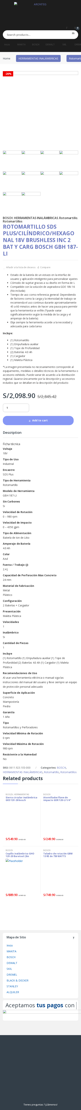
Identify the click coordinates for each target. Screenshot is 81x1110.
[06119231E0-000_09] (68, 180)
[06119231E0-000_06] (49, 180)
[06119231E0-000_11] (12, 201)
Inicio (7, 44)
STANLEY (12, 986)
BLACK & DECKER (17, 980)
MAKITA (21, 44)
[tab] (12, 434)
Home (6, 58)
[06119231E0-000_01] (40, 108)
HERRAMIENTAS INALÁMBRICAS (38, 58)
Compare (45, 267)
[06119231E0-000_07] (31, 160)
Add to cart (40, 420)
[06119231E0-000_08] (49, 160)
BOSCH (35, 44)
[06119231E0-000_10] (31, 201)
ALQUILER (13, 992)
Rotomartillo (68, 218)
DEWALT (50, 44)
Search (73, 34)
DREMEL (12, 974)
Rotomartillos (12, 221)
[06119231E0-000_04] (12, 180)
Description (12, 433)
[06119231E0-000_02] (31, 180)
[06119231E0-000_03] (68, 160)
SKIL (64, 44)
